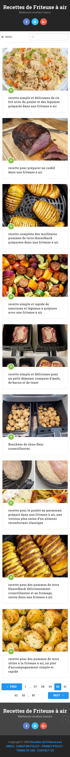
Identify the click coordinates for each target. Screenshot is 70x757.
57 (35, 686)
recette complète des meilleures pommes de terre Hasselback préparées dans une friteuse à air (33, 238)
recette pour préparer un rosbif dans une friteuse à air (31, 170)
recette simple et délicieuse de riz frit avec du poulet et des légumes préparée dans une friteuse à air (34, 102)
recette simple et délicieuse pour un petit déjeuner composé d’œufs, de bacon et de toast (34, 378)
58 (42, 686)
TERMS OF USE (25, 750)
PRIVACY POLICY (52, 746)
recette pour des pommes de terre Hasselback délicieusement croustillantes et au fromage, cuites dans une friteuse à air (33, 591)
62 (16, 695)
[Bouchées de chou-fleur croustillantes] (35, 415)
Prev (13, 686)
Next (57, 695)
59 (50, 686)
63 (23, 695)
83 (33, 695)
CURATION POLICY (27, 746)
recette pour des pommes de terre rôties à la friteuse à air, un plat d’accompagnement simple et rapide (33, 665)
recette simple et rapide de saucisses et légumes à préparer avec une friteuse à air (32, 308)
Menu (8, 37)
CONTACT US (45, 750)
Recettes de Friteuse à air (35, 7)
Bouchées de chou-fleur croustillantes (25, 446)
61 (65, 686)
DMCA (10, 746)
